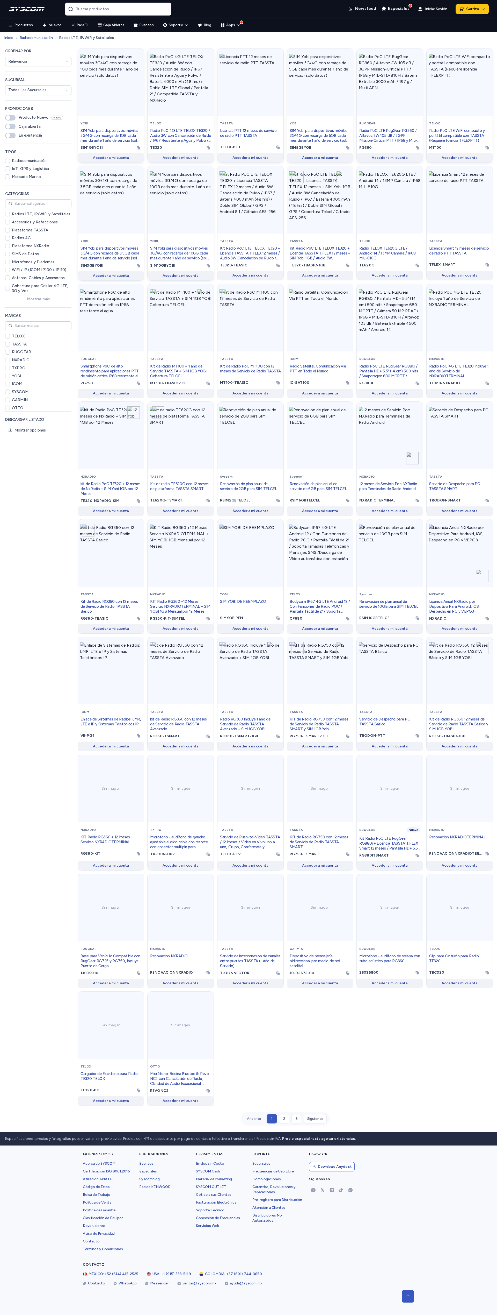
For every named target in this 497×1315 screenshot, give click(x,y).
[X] (322, 1190)
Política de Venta (97, 1202)
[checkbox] (7, 161)
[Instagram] (332, 1190)
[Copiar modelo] (138, 148)
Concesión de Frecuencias (218, 1218)
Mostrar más (38, 299)
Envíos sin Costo (210, 1163)
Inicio (8, 38)
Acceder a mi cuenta (111, 157)
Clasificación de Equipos (103, 1218)
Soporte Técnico (210, 1210)
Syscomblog (149, 1179)
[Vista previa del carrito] (483, 9)
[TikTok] (341, 1190)
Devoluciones (94, 1226)
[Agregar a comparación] (138, 55)
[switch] (10, 118)
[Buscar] (70, 9)
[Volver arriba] (408, 1296)
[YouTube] (313, 1190)
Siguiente (315, 1118)
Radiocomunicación (36, 38)
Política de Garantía (99, 1210)
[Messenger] (350, 1190)
